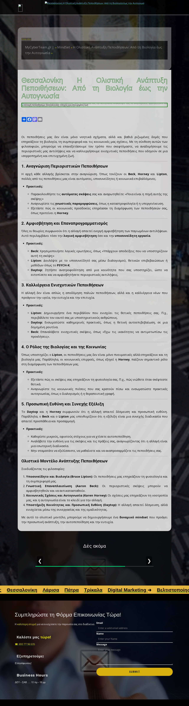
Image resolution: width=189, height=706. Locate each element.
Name (100, 633)
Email (99, 623)
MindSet (62, 47)
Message (101, 644)
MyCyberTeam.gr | (40, 47)
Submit (134, 671)
